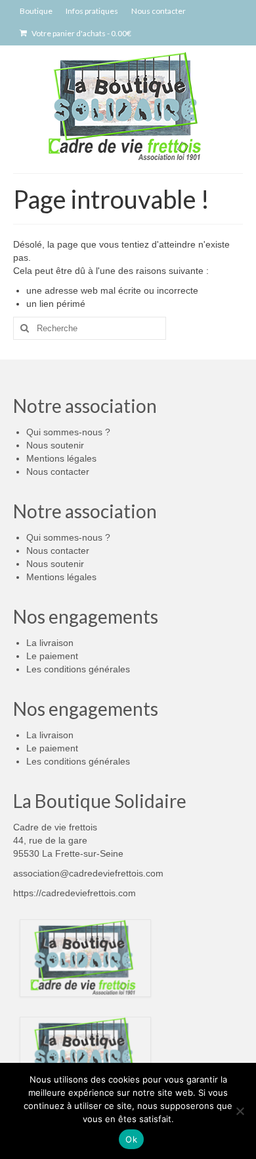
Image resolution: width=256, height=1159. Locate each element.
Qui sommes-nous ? (68, 432)
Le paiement (52, 656)
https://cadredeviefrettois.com (74, 893)
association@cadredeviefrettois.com (88, 873)
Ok (131, 1139)
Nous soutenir (55, 445)
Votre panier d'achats (80, 33)
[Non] (239, 1111)
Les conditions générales (78, 669)
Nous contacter (57, 471)
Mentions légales (61, 458)
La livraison (50, 642)
